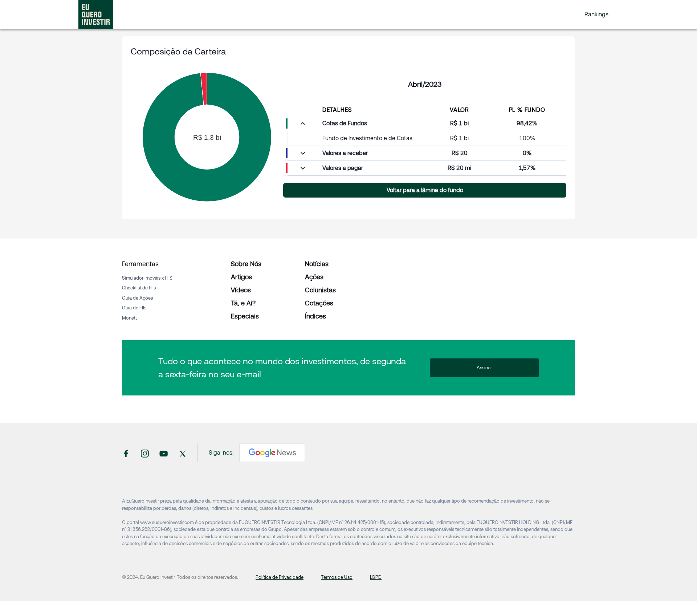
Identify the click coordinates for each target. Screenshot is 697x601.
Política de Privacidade (279, 577)
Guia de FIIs (134, 307)
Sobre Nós (246, 264)
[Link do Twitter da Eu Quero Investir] (183, 453)
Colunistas (320, 290)
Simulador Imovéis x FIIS (147, 278)
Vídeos (241, 290)
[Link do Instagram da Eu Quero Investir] (145, 453)
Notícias (317, 264)
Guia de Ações (137, 298)
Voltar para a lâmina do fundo (425, 190)
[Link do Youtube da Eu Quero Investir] (164, 453)
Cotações (319, 303)
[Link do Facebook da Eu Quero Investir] (126, 453)
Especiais (245, 316)
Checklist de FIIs (139, 288)
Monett (129, 318)
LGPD (376, 577)
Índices (315, 316)
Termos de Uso (336, 577)
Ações (314, 277)
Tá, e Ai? (243, 303)
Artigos (241, 277)
